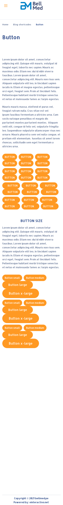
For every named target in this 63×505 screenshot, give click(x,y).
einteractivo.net (39, 502)
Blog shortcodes (22, 24)
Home (5, 24)
